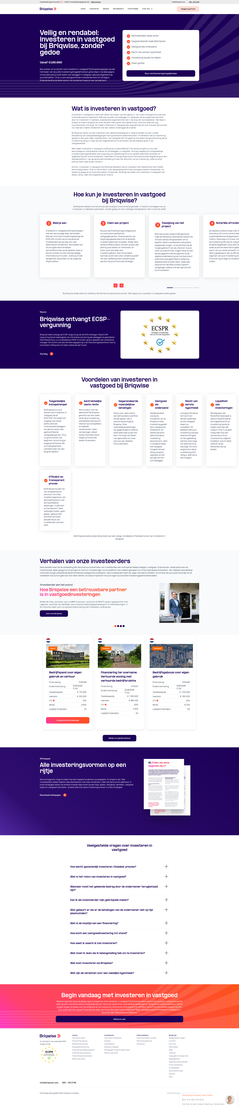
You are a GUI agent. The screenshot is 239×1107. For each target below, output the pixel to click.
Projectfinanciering (79, 1041)
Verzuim (172, 1074)
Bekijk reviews (96, 2)
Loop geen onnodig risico (178, 1056)
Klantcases (173, 1047)
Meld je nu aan (120, 1019)
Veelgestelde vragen (177, 1038)
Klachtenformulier (176, 1071)
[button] (147, 9)
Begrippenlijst (174, 1059)
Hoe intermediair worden (146, 1038)
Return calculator (111, 1053)
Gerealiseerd (118, 9)
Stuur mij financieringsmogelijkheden (161, 73)
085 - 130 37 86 (194, 2)
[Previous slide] (116, 285)
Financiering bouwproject (82, 1056)
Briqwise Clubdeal (111, 1047)
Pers (170, 1077)
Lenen (83, 9)
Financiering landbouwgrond (83, 1050)
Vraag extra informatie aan (67, 720)
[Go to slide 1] (170, 287)
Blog (170, 1050)
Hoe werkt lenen (78, 1038)
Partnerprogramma (144, 1041)
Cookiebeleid (174, 1068)
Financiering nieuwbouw (81, 1053)
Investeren (94, 9)
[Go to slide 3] (183, 287)
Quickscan (141, 1044)
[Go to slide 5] (196, 287)
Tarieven (172, 1053)
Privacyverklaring (175, 1065)
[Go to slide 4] (190, 287)
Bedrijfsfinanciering (80, 1044)
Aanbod (106, 9)
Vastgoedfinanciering (80, 1047)
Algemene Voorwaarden (178, 1062)
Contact (172, 1041)
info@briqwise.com (178, 2)
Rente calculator (78, 1059)
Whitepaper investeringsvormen (117, 1050)
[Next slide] (121, 285)
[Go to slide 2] (176, 287)
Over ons (172, 1044)
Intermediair (133, 9)
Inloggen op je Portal (188, 9)
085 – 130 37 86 (69, 1082)
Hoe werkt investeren (112, 1038)
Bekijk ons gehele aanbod (119, 738)
